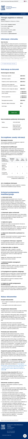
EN (26, 1)
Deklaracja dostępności (6, 435)
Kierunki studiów (6, 13)
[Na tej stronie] (25, 436)
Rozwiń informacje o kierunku (9, 63)
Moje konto (23, 13)
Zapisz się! (14, 112)
